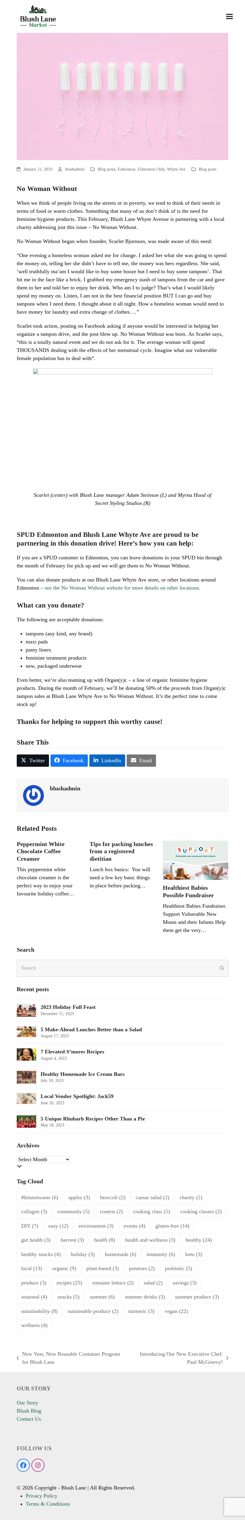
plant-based (102, 1268)
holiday (83, 1254)
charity (191, 1197)
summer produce (197, 1297)
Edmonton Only (151, 169)
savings (185, 1283)
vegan (176, 1311)
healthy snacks (41, 1254)
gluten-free (172, 1226)
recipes (69, 1283)
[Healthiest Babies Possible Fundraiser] (195, 860)
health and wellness (150, 1240)
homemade (120, 1254)
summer (102, 1297)
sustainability (39, 1311)
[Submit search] (222, 968)
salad (153, 1283)
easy (58, 1226)
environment (96, 1226)
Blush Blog (29, 1411)
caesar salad (152, 1197)
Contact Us (29, 1419)
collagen (34, 1211)
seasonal (34, 1297)
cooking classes (201, 1211)
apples (79, 1197)
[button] (229, 16)
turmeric (141, 1311)
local (31, 1268)
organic (64, 1268)
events (134, 1226)
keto (193, 1254)
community (73, 1211)
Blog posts (106, 169)
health (104, 1240)
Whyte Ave (176, 169)
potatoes (142, 1268)
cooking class (151, 1211)
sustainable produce (93, 1311)
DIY (29, 1226)
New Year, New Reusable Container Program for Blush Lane (68, 1358)
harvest (72, 1240)
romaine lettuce (113, 1283)
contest (111, 1211)
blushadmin (75, 169)
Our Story (27, 1403)
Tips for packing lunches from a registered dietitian (121, 851)
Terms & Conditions (48, 1504)
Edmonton (126, 169)
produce (33, 1283)
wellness (34, 1325)
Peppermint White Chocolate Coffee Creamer (41, 851)
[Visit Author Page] (33, 795)
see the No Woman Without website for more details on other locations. (121, 588)
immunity (160, 1254)
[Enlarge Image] (122, 96)
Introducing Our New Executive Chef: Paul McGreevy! (176, 1358)
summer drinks (145, 1297)
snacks (68, 1297)
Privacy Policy (41, 1496)
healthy (199, 1240)
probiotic (178, 1268)
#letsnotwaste (39, 1197)
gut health (35, 1240)
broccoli (112, 1197)
